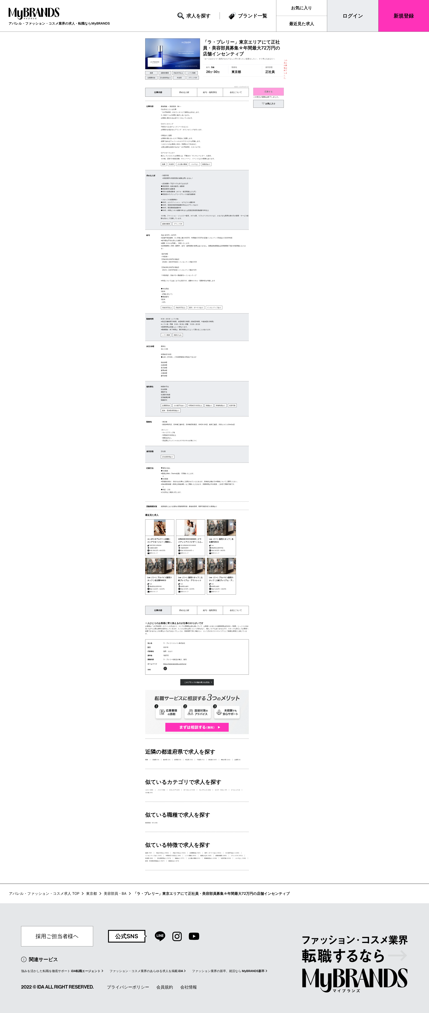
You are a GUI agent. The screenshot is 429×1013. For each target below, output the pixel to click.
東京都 (91, 893)
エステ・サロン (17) (221, 790)
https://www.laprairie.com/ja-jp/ (174, 664)
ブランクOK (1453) (237, 855)
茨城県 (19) (155, 759)
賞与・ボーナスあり (196, 307)
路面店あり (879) (173, 861)
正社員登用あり (165, 78)
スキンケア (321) (174, 790)
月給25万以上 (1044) (179, 853)
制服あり (209, 405)
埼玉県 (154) (189, 759)
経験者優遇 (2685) (221, 855)
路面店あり (206, 164)
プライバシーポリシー (128, 987)
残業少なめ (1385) (205, 855)
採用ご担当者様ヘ (57, 936)
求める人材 (184, 92)
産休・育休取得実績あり (170, 410)
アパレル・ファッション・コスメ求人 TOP (44, 893)
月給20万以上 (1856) (162, 853)
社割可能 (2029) (226, 858)
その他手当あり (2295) (232, 853)
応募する (269, 91)
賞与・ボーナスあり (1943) (213, 853)
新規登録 (404, 16)
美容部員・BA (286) (151, 823)
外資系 (179, 78)
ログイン (353, 16)
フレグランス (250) (205, 790)
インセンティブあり (214, 307)
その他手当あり (179, 405)
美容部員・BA (115, 893)
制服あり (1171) (179, 858)
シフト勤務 (192, 73)
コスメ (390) (149, 790)
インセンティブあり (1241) (153, 855)
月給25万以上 (180, 307)
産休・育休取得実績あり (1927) (154, 861)
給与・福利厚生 (210, 92)
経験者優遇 (165, 73)
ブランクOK (192, 78)
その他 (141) (149, 792)
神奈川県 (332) (225, 759)
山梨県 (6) (237, 759)
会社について (236, 92)
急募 (151, 73)
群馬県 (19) (177, 759)
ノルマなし (195, 164)
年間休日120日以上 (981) (173, 855)
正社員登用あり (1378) (164, 858)
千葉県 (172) (200, 759)
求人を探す (198, 16)
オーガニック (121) (189, 790)
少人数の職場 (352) (194, 858)
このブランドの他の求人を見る (197, 682)
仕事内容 (158, 92)
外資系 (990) (149, 858)
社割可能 (232, 405)
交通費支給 (151, 78)
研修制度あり (220, 405)
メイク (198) (161, 790)
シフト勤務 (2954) (190, 855)
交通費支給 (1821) (195, 853)
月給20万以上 (178, 73)
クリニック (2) (235, 790)
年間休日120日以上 (195, 405)
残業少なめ (178, 335)
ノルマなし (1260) (240, 858)
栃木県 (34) (166, 759)
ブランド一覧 (252, 16)
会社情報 (188, 987)
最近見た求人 (301, 23)
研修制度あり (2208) (210, 858)
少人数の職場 (182, 164)
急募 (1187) (148, 853)
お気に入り (301, 7)
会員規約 (164, 987)
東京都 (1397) (212, 759)
